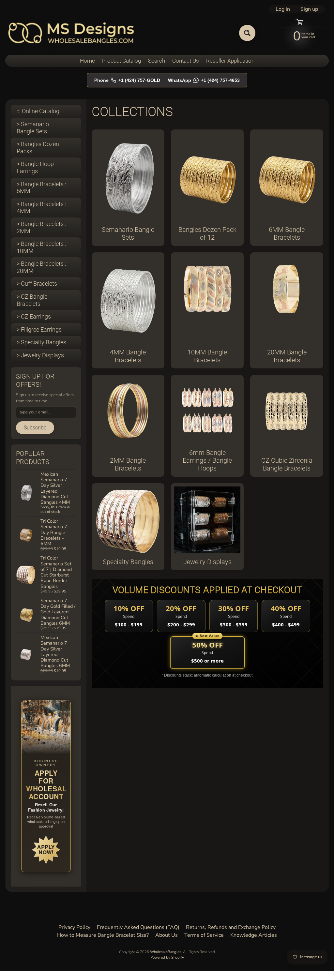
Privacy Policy (74, 927)
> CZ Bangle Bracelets (32, 300)
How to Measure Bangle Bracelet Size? (103, 935)
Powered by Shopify (167, 957)
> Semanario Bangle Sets (33, 128)
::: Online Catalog (38, 111)
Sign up (309, 9)
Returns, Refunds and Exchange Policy (231, 927)
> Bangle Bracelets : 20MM (41, 267)
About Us (166, 935)
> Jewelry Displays (40, 355)
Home (87, 60)
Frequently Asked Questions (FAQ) (138, 927)
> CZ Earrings (34, 316)
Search (156, 60)
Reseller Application (230, 60)
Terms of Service (204, 935)
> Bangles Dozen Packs (38, 148)
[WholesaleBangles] (71, 33)
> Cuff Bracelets (37, 283)
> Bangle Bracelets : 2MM (41, 227)
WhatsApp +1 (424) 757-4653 (204, 80)
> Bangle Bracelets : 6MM (41, 188)
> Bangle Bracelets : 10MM (41, 247)
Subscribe (35, 428)
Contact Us (185, 60)
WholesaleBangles (165, 951)
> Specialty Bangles (41, 342)
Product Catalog (121, 60)
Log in (283, 9)
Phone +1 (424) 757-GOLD (127, 80)
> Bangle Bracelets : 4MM (41, 208)
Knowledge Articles (253, 935)
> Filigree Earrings (39, 329)
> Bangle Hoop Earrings (35, 167)
